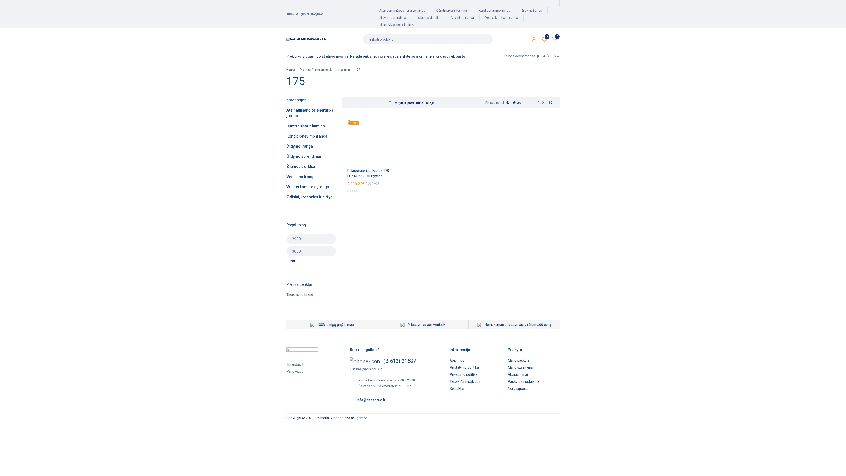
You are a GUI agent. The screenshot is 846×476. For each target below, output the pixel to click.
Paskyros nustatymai (524, 381)
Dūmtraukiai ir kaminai (452, 10)
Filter (291, 261)
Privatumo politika (463, 374)
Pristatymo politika (464, 367)
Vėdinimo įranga (462, 17)
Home (290, 69)
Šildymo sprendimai (393, 17)
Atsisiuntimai (518, 374)
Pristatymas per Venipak (426, 325)
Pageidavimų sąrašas (547, 36)
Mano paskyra (518, 360)
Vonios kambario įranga (501, 17)
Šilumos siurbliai (429, 17)
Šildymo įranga (531, 10)
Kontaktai (457, 389)
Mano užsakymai (521, 367)
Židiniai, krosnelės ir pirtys (396, 24)
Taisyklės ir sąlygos (465, 381)
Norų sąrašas (518, 389)
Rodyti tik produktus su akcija (413, 103)
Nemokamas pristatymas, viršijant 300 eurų (517, 325)
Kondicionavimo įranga (494, 10)
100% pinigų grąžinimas (335, 325)
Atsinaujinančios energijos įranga (402, 10)
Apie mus (457, 360)
